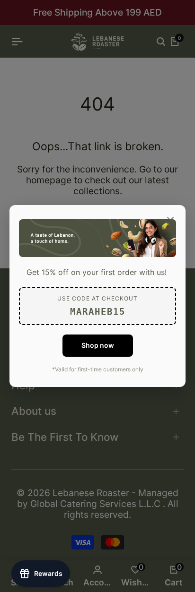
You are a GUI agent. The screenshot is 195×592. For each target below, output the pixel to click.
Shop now (97, 345)
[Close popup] (170, 220)
